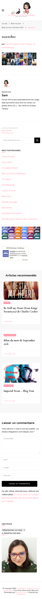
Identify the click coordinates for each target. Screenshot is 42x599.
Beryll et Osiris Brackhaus (14, 173)
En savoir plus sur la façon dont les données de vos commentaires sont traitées (20, 498)
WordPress (21, 594)
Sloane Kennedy (9, 202)
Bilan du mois (16, 23)
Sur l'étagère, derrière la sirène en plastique (21, 589)
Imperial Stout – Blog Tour (19, 391)
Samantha (12, 251)
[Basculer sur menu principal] (3, 10)
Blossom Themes (22, 592)
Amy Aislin (7, 162)
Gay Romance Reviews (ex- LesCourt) (19, 219)
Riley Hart (6, 196)
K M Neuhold (8, 185)
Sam (7, 44)
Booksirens (7, 207)
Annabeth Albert (10, 168)
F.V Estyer (6, 179)
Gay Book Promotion (11, 213)
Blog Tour (8, 385)
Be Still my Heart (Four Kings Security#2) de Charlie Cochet (21, 309)
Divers (7, 303)
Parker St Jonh (8, 190)
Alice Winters (8, 156)
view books (25, 260)
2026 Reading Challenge (15, 248)
